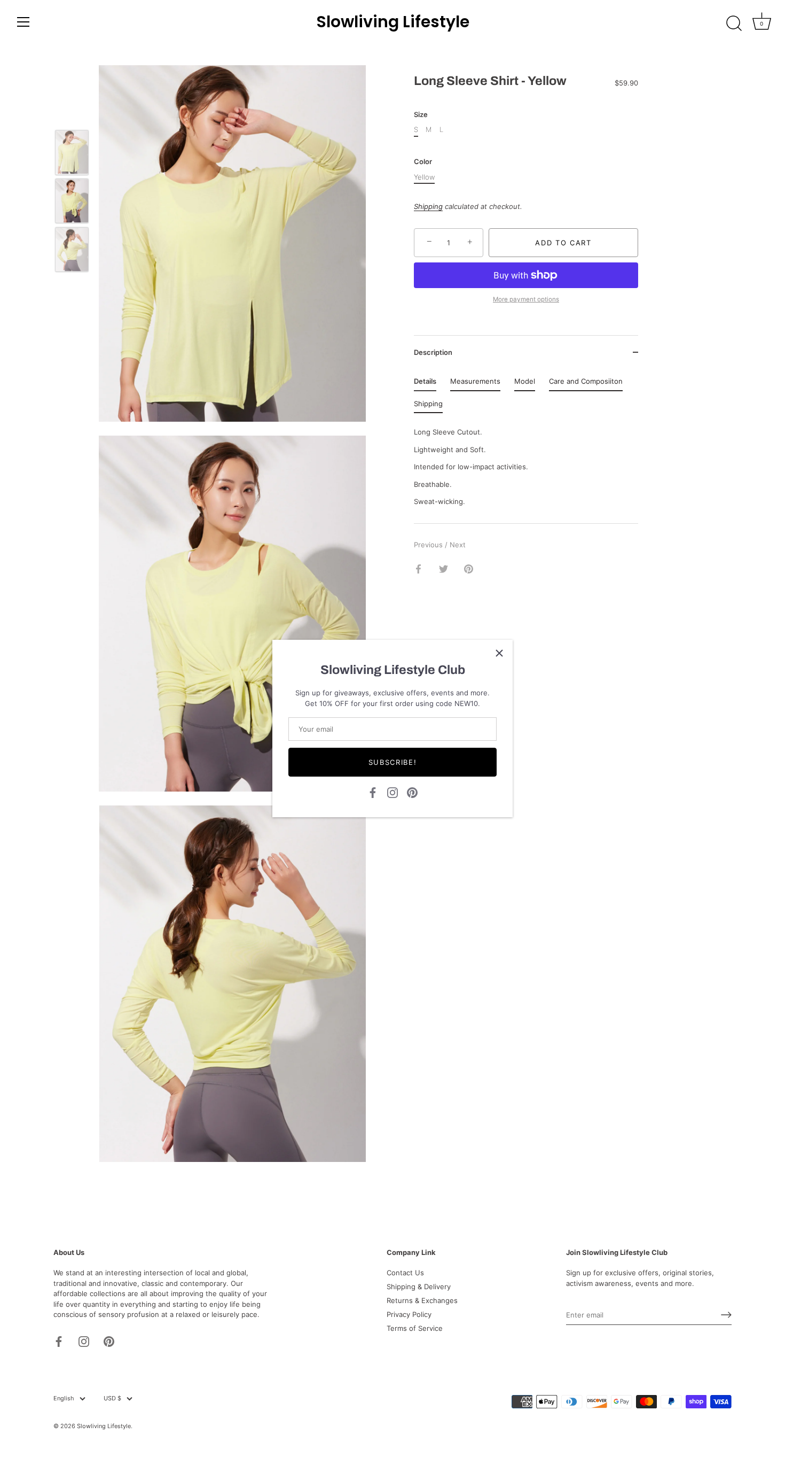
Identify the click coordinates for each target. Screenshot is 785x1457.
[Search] (733, 23)
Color (423, 162)
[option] (71, 153)
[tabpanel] (526, 464)
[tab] (425, 383)
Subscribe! (392, 762)
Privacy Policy (409, 1314)
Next (458, 544)
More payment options (526, 299)
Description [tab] (433, 352)
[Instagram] (392, 791)
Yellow (424, 177)
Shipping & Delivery (419, 1286)
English (63, 1398)
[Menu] (23, 22)
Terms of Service (415, 1328)
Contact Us (405, 1272)
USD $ (112, 1398)
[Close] (499, 653)
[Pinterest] (412, 791)
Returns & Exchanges (422, 1300)
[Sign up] (726, 1314)
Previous (429, 544)
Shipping (428, 206)
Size (421, 114)
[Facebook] (372, 791)
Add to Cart (563, 242)
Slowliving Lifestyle (392, 22)
